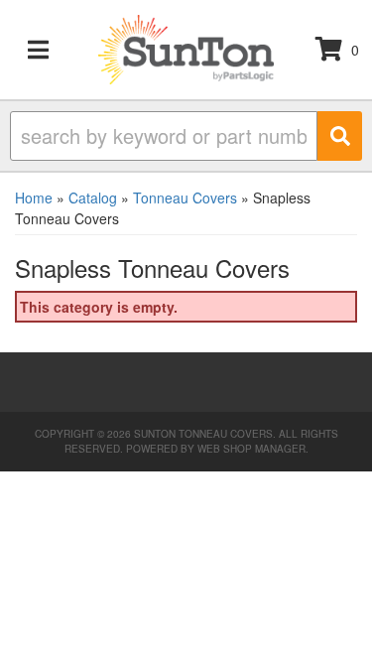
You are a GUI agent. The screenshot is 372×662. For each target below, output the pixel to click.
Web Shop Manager (251, 449)
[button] (186, 136)
